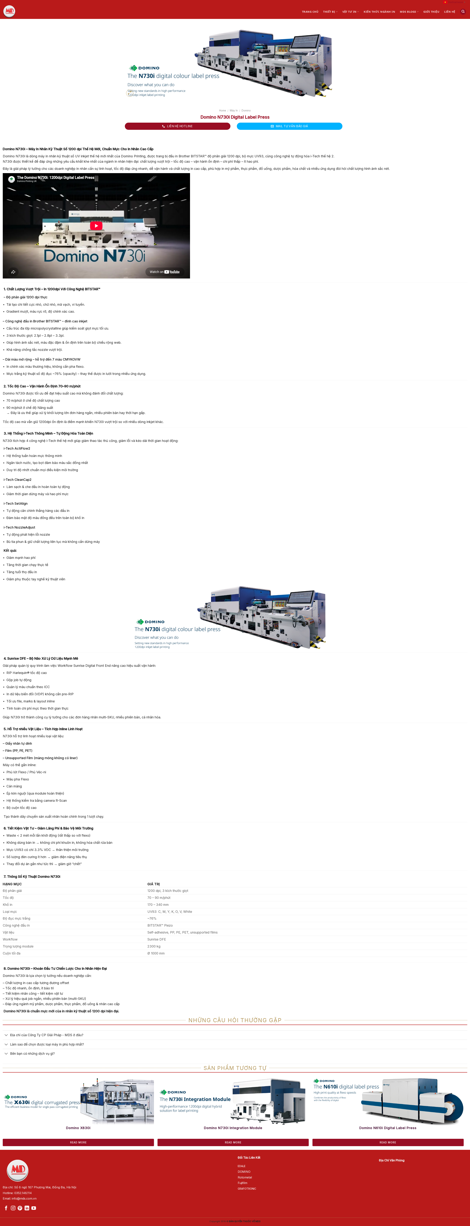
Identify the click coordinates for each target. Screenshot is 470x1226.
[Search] (463, 12)
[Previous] (15, 1090)
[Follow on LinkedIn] (27, 1208)
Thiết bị (329, 11)
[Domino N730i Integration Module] (233, 1101)
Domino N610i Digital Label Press (388, 1128)
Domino (246, 110)
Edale (241, 1166)
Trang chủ (310, 11)
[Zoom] (129, 93)
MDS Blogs (408, 11)
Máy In (234, 110)
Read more (78, 1142)
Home (222, 110)
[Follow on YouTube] (33, 1208)
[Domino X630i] (78, 1101)
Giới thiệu (431, 11)
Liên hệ (449, 11)
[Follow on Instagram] (13, 1208)
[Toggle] (6, 1035)
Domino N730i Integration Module (233, 1128)
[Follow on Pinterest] (20, 1208)
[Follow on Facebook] (6, 1208)
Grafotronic (247, 1188)
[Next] (451, 1090)
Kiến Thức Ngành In (379, 11)
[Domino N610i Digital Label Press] (388, 1101)
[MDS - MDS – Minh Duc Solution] (19, 11)
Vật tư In (349, 11)
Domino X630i (78, 1128)
